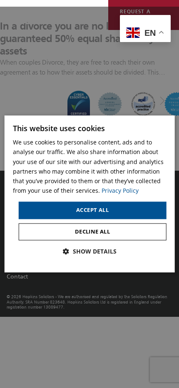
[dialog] (90, 193)
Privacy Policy (120, 190)
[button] (89, 251)
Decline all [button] (92, 231)
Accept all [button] (92, 210)
